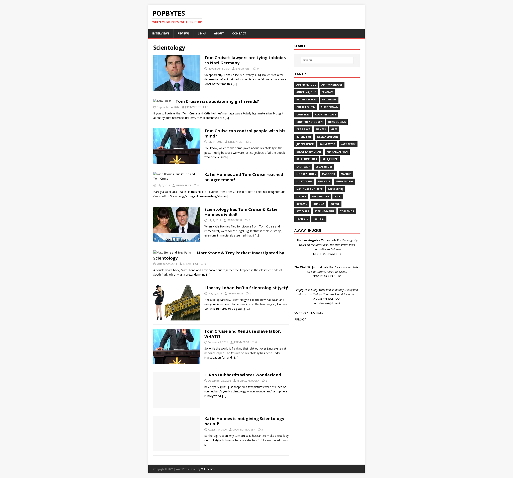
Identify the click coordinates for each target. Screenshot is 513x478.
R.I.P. (337, 196)
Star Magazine (324, 211)
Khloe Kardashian (308, 152)
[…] (235, 84)
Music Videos (344, 181)
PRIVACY (300, 319)
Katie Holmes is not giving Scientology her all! (244, 421)
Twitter (318, 218)
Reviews (301, 204)
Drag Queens (337, 122)
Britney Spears (306, 99)
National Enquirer (309, 189)
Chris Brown (329, 107)
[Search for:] (327, 60)
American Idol (306, 84)
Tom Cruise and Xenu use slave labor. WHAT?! (242, 333)
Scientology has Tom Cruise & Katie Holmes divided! (241, 212)
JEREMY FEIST (243, 68)
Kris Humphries (306, 159)
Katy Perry (348, 144)
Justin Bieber (305, 144)
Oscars (301, 196)
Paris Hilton (320, 196)
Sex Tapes (302, 211)
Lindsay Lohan (306, 174)
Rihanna (318, 204)
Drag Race (303, 129)
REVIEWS (184, 33)
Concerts (303, 114)
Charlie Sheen (305, 107)
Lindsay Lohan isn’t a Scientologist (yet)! (246, 287)
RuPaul (334, 204)
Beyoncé (327, 92)
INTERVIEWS (160, 33)
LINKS (202, 33)
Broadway (329, 99)
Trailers (302, 218)
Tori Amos (347, 211)
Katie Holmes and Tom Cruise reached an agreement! (243, 177)
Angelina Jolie (306, 92)
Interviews (303, 136)
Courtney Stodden (309, 122)
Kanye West (327, 144)
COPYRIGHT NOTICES (308, 312)
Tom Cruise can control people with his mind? (244, 133)
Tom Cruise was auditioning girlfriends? (217, 101)
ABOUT (219, 33)
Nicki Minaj (335, 189)
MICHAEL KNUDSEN (248, 380)
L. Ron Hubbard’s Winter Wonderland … (245, 375)
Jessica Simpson (327, 136)
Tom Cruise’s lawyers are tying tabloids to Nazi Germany (245, 60)
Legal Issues (324, 166)
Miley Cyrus (304, 181)
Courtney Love (325, 114)
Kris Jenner (330, 159)
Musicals (324, 181)
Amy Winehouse (331, 84)
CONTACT (239, 33)
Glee (334, 129)
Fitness (321, 129)
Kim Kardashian (337, 152)
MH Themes (207, 469)
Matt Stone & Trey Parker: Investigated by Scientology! (218, 255)
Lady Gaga (303, 166)
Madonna (328, 174)
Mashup (346, 174)
